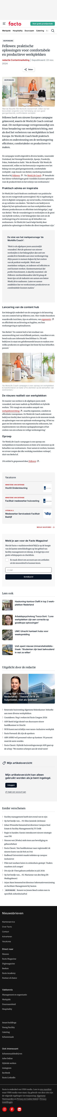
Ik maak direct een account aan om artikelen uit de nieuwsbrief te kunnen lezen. (29, 561)
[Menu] (4, 23)
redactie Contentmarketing (15, 60)
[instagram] (4, 1109)
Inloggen (11, 785)
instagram (6, 1068)
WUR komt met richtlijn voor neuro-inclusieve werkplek (29, 729)
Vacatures (6, 941)
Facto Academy (9, 973)
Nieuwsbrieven (12, 913)
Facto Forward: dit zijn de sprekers (19, 733)
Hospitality (7, 1009)
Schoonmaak (8, 1037)
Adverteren (7, 936)
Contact (5, 931)
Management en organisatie (14, 995)
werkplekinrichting (10, 411)
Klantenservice (8, 922)
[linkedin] (19, 1109)
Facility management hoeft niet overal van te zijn (25, 817)
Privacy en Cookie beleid (27, 1099)
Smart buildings (9, 1022)
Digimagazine (8, 963)
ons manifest (45, 1089)
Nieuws (5, 954)
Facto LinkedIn (8, 1077)
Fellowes (16, 175)
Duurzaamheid (9, 1004)
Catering (6, 1032)
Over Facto (7, 927)
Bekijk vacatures (44, 527)
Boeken (5, 968)
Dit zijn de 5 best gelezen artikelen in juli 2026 (24, 871)
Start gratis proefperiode (42, 24)
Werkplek (6, 999)
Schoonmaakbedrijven (12, 1053)
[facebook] (12, 1109)
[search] (53, 30)
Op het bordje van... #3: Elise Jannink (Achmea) (24, 821)
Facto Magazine (9, 959)
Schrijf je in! (28, 577)
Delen (30, 69)
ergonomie (46, 319)
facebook (6, 1073)
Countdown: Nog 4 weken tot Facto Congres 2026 (25, 717)
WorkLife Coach (34, 175)
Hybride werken (9, 1063)
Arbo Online (7, 1058)
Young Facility (8, 1027)
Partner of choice (9, 978)
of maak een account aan (15, 792)
